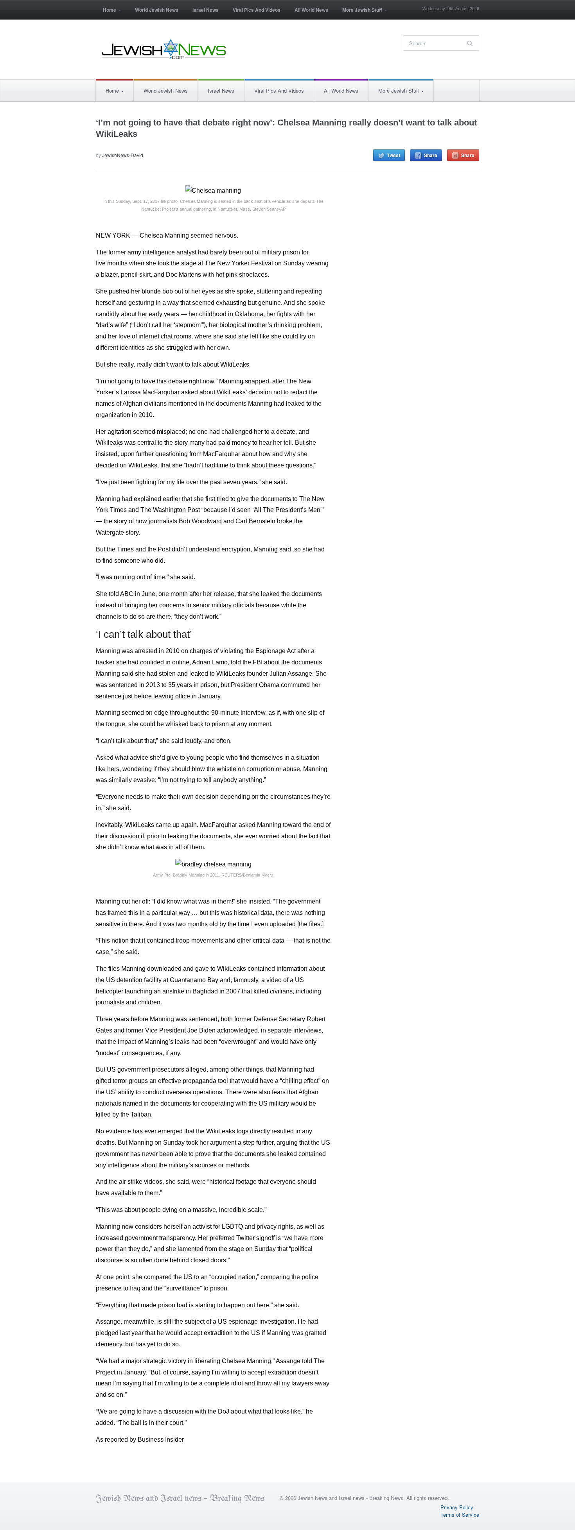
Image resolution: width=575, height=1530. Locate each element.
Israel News (205, 9)
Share (430, 155)
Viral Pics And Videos (256, 9)
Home (106, 12)
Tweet (393, 155)
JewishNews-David (122, 155)
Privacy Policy (456, 1507)
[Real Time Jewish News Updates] (164, 49)
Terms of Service (459, 1514)
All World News (311, 9)
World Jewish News (156, 9)
